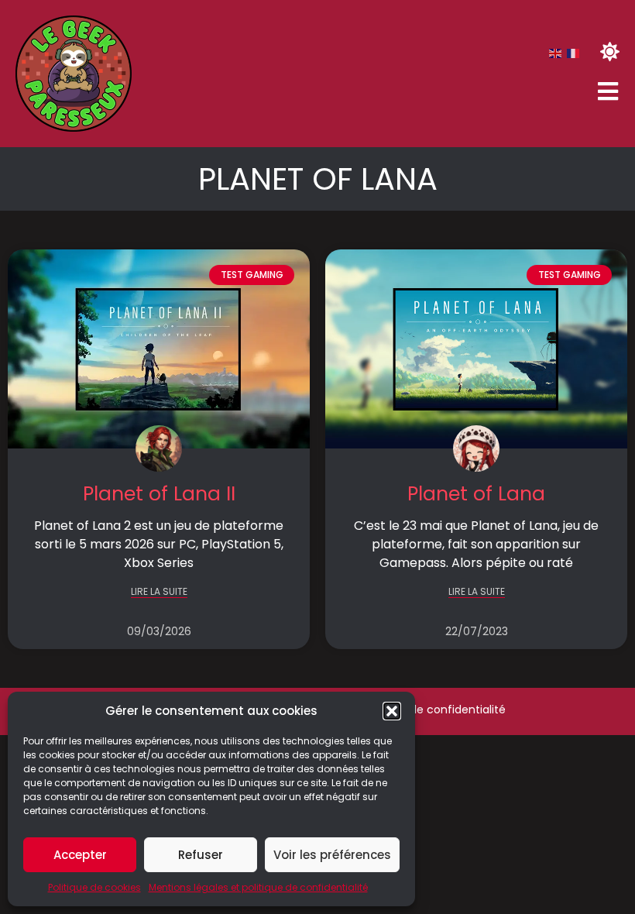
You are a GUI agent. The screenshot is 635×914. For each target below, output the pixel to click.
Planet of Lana (476, 493)
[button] (392, 711)
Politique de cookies (94, 887)
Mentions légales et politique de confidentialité (258, 887)
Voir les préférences (332, 855)
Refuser (200, 855)
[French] (574, 52)
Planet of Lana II (159, 493)
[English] (556, 52)
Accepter (80, 855)
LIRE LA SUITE (159, 592)
